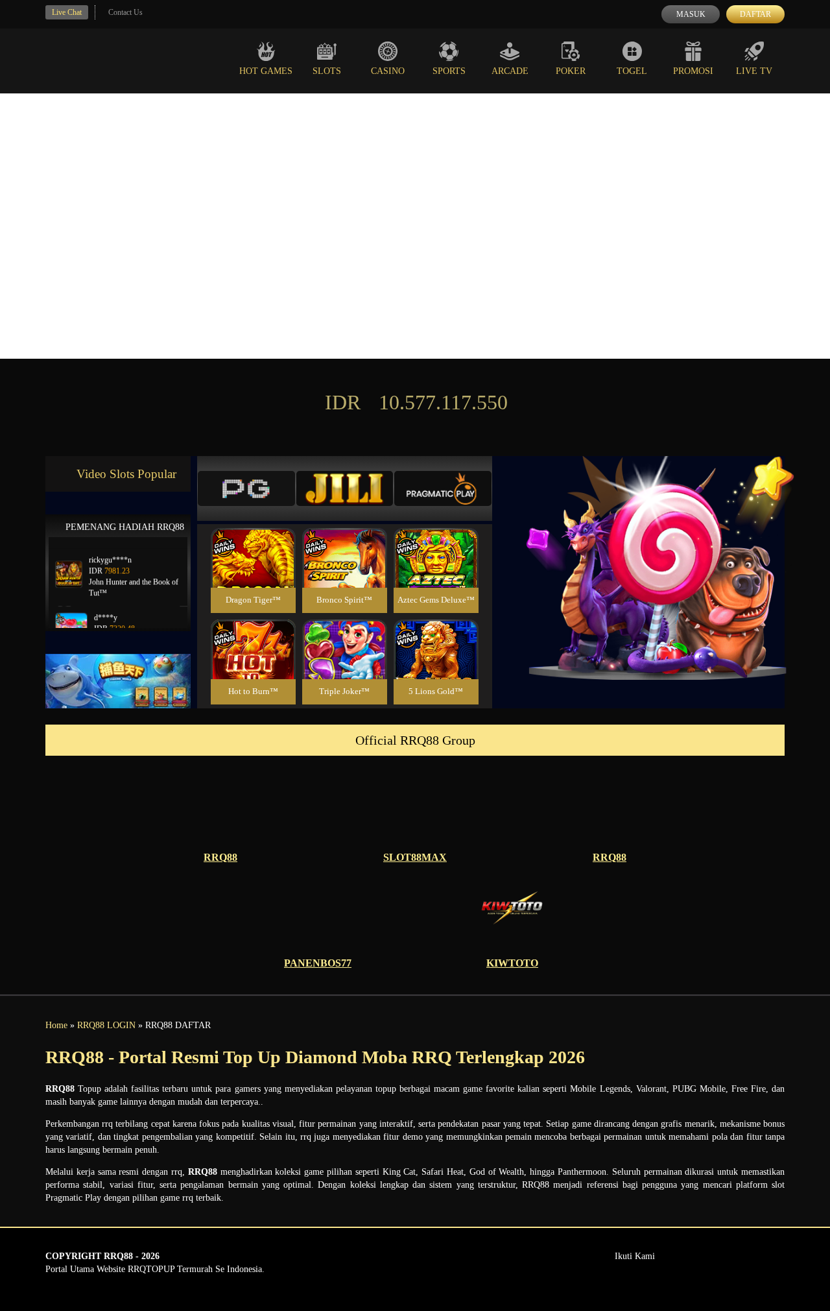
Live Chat (67, 12)
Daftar (755, 14)
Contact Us (125, 12)
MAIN (253, 572)
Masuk (691, 14)
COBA (253, 542)
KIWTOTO (512, 963)
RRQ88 (220, 857)
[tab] (246, 488)
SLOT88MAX (415, 857)
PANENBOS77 (317, 963)
